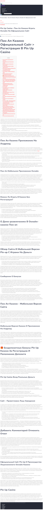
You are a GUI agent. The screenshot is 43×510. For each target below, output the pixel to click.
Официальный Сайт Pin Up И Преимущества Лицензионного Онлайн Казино (8, 84)
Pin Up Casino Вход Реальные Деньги (9, 79)
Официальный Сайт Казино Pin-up (8, 92)
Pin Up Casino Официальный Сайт (8, 115)
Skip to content (2, 0)
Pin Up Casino (5, 86)
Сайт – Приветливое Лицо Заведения (9, 80)
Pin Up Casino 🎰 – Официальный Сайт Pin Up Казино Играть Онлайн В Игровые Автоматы (9, 101)
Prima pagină (4, 8)
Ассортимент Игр (5, 93)
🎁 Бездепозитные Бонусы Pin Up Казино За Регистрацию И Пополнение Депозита (9, 76)
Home (1, 20)
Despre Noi (3, 9)
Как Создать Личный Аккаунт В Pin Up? (9, 96)
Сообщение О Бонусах (6, 70)
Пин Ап (4, 97)
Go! (1, 4)
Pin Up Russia (2, 24)
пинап (38, 150)
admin (6, 34)
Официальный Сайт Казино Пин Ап (8, 110)
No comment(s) (9, 34)
